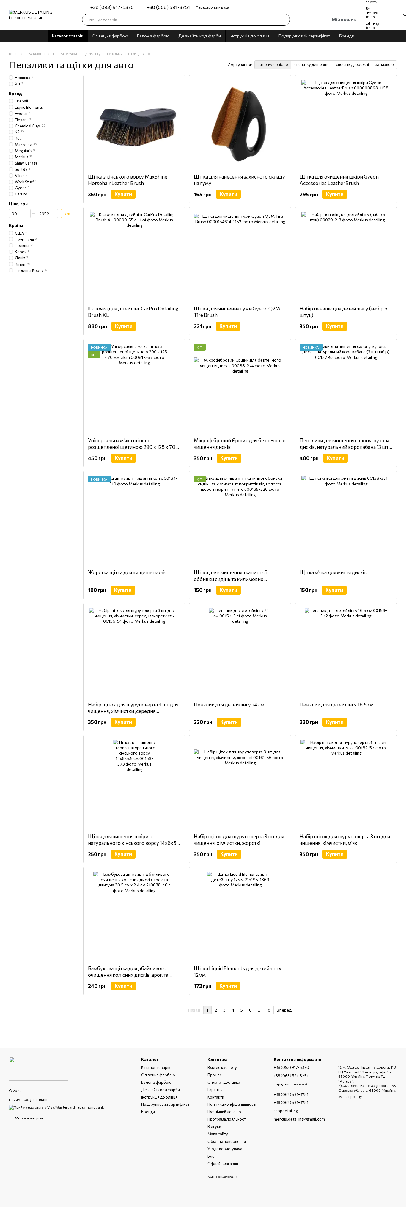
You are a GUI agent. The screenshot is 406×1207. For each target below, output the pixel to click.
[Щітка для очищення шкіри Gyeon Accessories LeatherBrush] (346, 124)
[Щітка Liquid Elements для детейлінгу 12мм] (240, 916)
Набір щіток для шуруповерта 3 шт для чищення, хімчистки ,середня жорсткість (133, 711)
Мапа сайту (217, 1134)
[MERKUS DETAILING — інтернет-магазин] (38, 1068)
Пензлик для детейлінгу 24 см (229, 704)
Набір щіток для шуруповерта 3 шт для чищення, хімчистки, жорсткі (239, 839)
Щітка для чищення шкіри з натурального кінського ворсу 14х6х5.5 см (134, 843)
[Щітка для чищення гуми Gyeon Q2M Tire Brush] (240, 256)
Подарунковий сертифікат (304, 35)
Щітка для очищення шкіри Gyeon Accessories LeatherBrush (339, 179)
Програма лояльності (227, 1119)
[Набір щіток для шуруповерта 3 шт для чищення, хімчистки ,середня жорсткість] (134, 652)
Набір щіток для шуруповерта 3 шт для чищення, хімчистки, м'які (345, 839)
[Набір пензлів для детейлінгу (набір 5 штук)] (346, 256)
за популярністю (273, 64)
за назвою (384, 64)
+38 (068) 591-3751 (168, 7)
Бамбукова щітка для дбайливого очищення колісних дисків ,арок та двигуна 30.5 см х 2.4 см (128, 974)
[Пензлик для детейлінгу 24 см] (240, 652)
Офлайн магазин (222, 1163)
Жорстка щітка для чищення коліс (127, 572)
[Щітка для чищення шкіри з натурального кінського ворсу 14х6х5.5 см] (134, 784)
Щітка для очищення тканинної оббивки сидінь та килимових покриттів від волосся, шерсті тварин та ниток (239, 582)
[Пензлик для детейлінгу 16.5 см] (346, 652)
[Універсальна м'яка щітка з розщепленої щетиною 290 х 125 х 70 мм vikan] (134, 388)
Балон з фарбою (153, 35)
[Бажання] (299, 19)
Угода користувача (224, 1148)
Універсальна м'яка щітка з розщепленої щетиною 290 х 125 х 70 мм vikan (131, 447)
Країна (16, 225)
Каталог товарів (67, 35)
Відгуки (214, 1126)
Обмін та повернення (226, 1141)
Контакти (215, 1097)
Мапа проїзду (350, 1096)
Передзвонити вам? (212, 7)
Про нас (214, 1074)
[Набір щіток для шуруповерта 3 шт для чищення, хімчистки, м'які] (346, 784)
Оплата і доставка (223, 1082)
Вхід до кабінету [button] (222, 1067)
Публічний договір (224, 1111)
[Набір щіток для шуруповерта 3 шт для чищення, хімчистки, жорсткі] (240, 784)
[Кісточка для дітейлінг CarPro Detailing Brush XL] (134, 256)
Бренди (346, 35)
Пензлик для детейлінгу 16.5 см (337, 704)
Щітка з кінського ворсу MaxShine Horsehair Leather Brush (127, 179)
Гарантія (215, 1089)
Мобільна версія (28, 1118)
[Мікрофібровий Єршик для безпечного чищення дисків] (240, 388)
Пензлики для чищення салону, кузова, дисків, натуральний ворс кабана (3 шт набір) (345, 447)
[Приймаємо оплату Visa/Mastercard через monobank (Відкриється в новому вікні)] (56, 1107)
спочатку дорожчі (352, 64)
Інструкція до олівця (250, 35)
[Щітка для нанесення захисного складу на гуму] (240, 124)
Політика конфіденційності (231, 1104)
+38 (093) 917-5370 (112, 7)
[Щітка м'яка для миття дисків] (346, 520)
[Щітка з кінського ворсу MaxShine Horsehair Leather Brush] (134, 124)
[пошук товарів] (284, 20)
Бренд (15, 93)
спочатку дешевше (312, 64)
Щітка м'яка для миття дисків (333, 572)
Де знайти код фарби (199, 35)
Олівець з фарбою (110, 35)
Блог (211, 1156)
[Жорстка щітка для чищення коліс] (134, 520)
